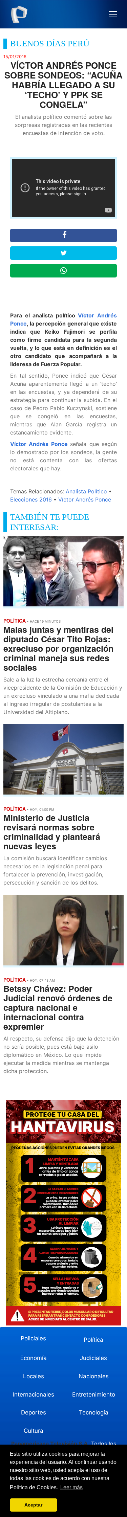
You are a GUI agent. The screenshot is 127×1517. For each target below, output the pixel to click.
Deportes (33, 1412)
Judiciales (93, 1358)
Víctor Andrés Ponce (39, 444)
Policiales (33, 1338)
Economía (33, 1358)
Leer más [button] (71, 1487)
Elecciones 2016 (31, 499)
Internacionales (33, 1394)
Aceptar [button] (33, 1505)
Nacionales (94, 1376)
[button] (113, 14)
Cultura (33, 1430)
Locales (33, 1376)
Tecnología (93, 1412)
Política (93, 1339)
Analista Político (86, 491)
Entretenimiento (93, 1394)
